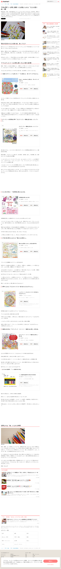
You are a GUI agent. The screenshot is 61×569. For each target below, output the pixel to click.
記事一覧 (2, 556)
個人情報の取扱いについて (15, 555)
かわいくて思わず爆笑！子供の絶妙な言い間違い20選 (53, 27)
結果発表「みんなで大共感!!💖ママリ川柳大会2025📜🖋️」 (19, 486)
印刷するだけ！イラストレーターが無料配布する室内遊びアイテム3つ (22, 519)
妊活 (26, 554)
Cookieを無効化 (50, 564)
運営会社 (12, 554)
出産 (26, 556)
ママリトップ (3, 554)
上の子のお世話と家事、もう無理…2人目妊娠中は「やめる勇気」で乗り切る (53, 59)
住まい (34, 556)
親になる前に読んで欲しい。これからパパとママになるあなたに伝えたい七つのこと (53, 37)
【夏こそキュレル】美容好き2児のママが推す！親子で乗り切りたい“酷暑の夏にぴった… (23, 492)
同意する (50, 561)
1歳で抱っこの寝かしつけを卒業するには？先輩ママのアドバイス (53, 64)
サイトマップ (3, 555)
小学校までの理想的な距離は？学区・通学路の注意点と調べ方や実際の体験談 (53, 69)
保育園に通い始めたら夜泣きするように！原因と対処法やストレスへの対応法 (53, 53)
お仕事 (34, 555)
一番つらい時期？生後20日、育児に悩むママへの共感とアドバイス (53, 32)
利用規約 (12, 556)
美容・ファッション (36, 554)
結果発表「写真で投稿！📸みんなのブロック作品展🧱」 (19, 480)
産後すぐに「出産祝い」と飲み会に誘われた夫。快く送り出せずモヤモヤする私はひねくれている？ (53, 47)
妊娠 (26, 555)
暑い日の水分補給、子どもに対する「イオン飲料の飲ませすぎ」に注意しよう (53, 75)
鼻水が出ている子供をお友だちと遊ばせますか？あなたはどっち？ (53, 42)
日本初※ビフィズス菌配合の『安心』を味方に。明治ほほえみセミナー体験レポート (22, 473)
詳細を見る (26, 88)
